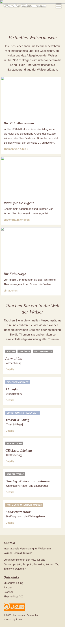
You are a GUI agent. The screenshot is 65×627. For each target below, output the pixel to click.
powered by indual (13, 619)
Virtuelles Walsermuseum (25, 5)
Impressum (19, 615)
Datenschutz (33, 615)
